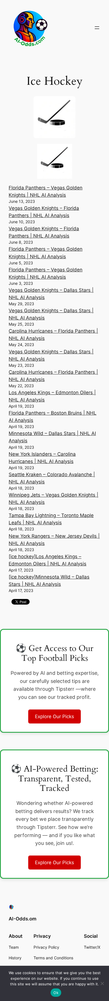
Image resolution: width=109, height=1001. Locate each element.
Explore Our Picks (54, 716)
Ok (55, 992)
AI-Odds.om (22, 919)
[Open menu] (97, 27)
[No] (102, 983)
